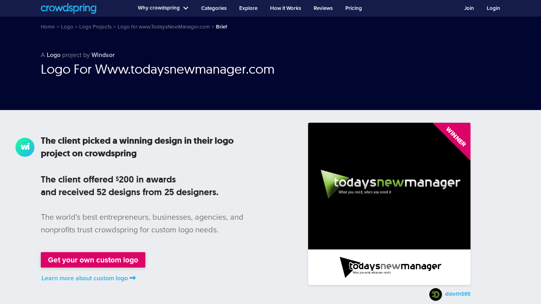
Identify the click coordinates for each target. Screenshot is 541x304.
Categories (214, 8)
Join (469, 8)
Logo (54, 55)
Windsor (103, 55)
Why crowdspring (159, 8)
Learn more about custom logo (85, 278)
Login (493, 8)
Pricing (353, 8)
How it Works (285, 8)
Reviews (323, 8)
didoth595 (458, 294)
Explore (248, 8)
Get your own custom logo (93, 259)
